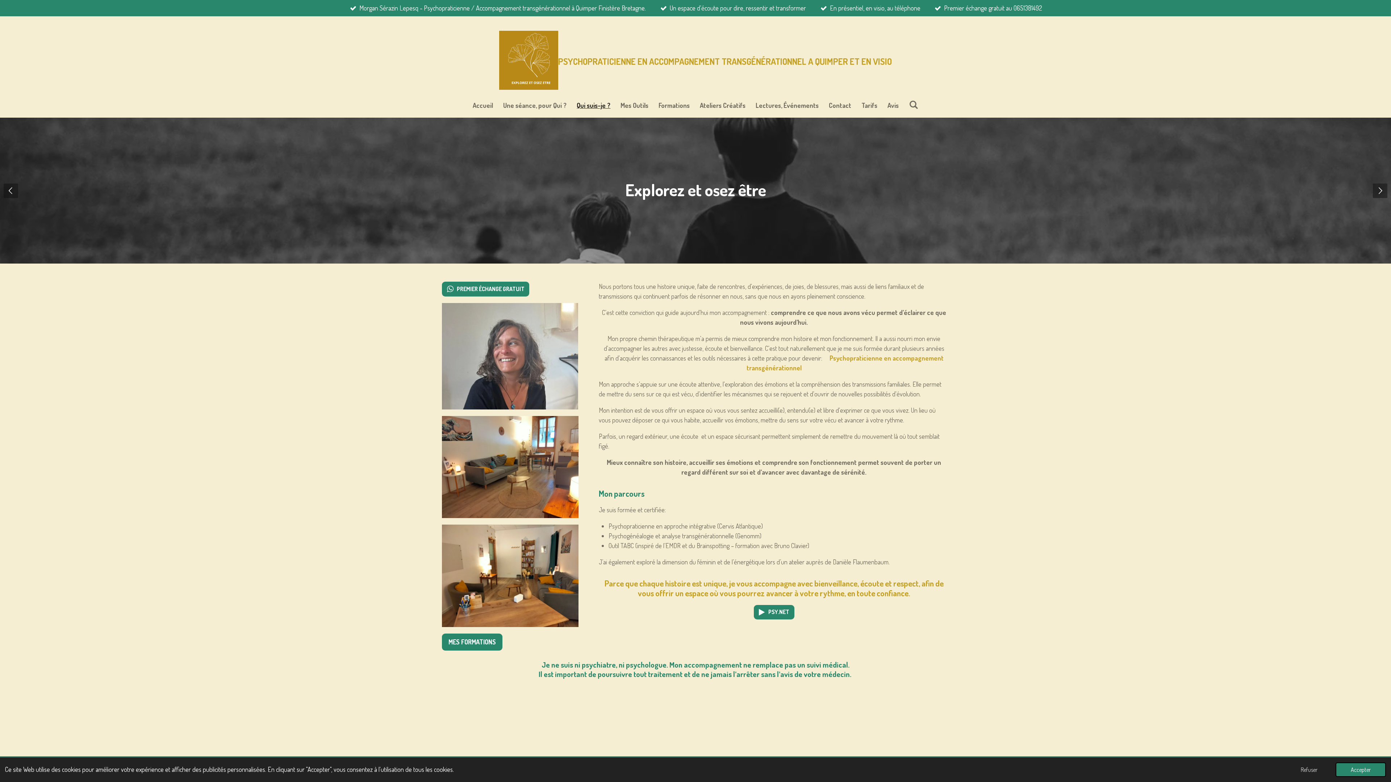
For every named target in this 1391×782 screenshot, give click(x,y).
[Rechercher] (913, 104)
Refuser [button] (1309, 769)
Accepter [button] (1361, 769)
